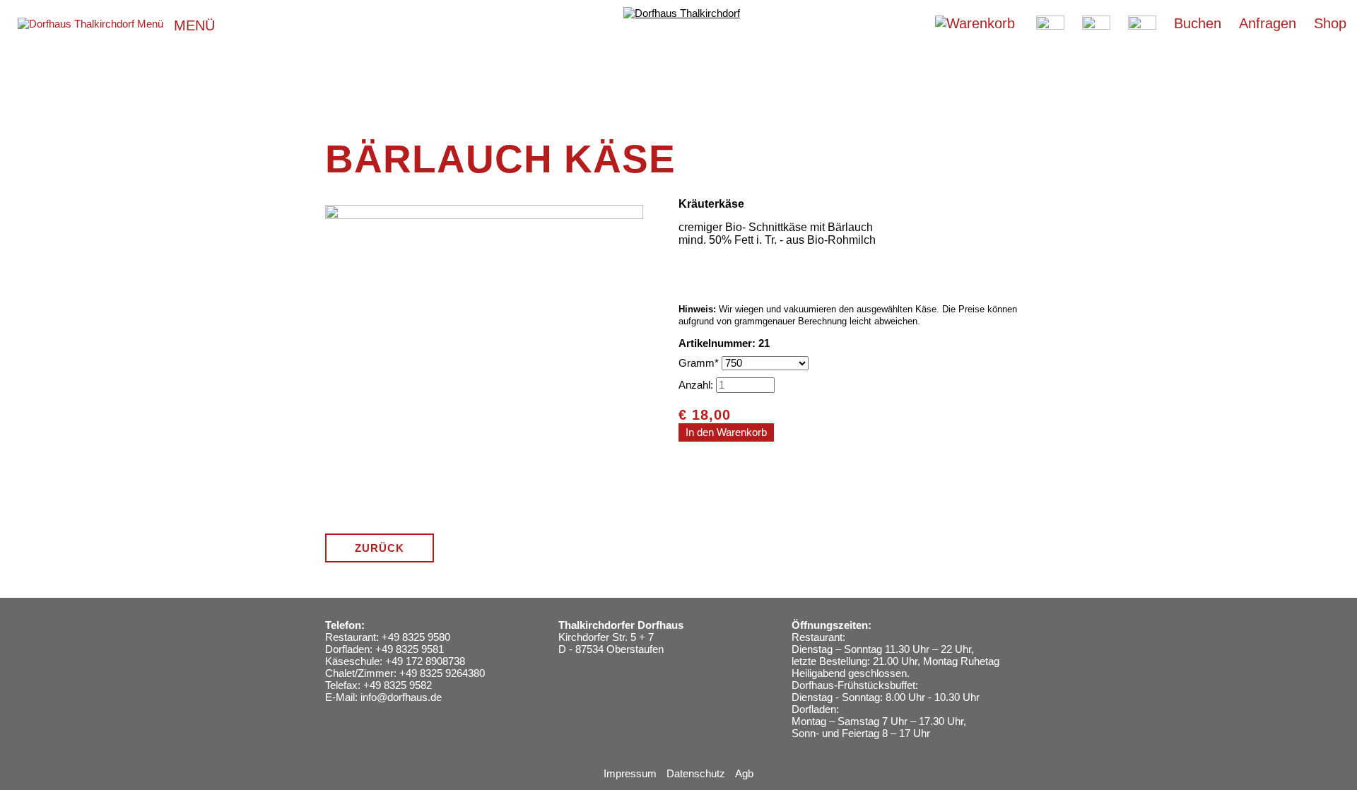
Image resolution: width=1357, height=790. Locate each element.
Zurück (379, 548)
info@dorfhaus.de (401, 697)
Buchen (1197, 23)
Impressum (630, 773)
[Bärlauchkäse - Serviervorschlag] (484, 517)
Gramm (700, 363)
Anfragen (1267, 23)
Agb (744, 773)
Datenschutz (695, 773)
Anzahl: (695, 385)
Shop (1330, 23)
